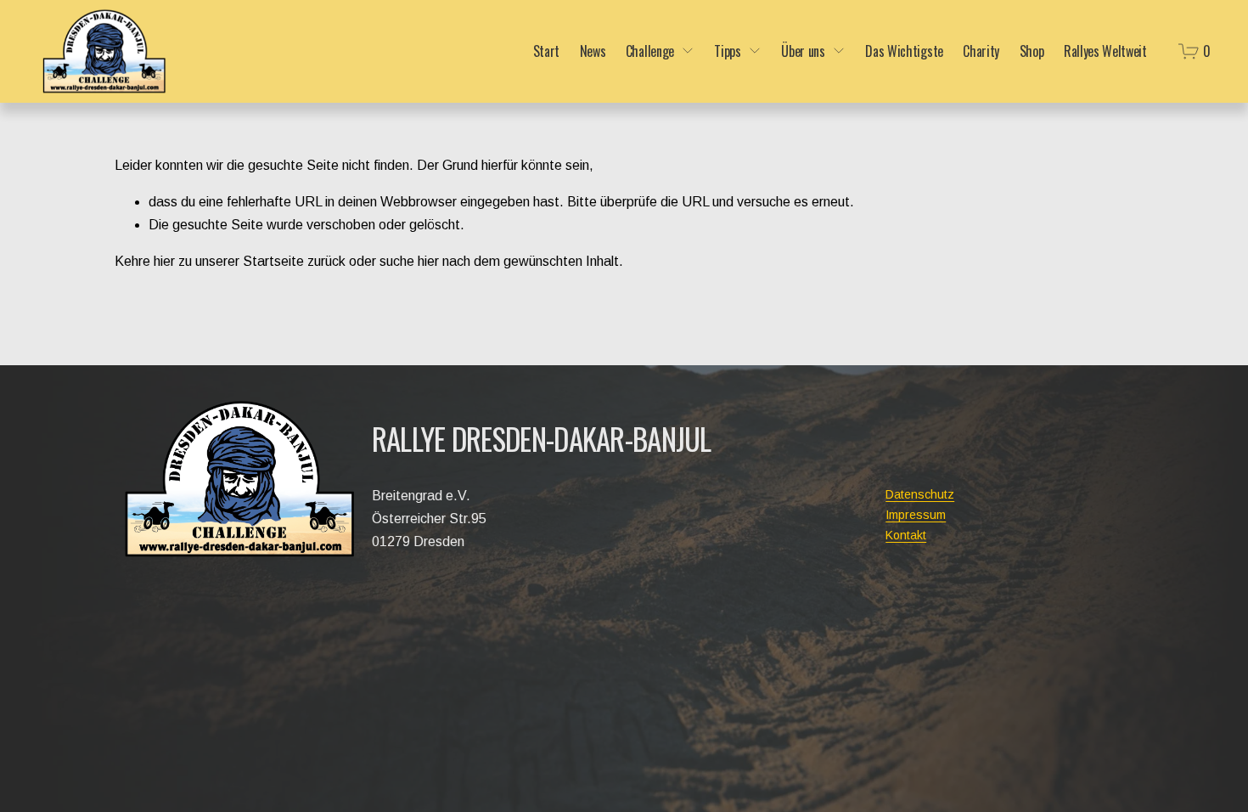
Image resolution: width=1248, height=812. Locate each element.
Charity (981, 51)
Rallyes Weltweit (1105, 51)
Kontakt (905, 535)
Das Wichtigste (904, 51)
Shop (1032, 51)
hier (164, 261)
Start (546, 51)
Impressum (915, 515)
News (593, 51)
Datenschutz (919, 494)
